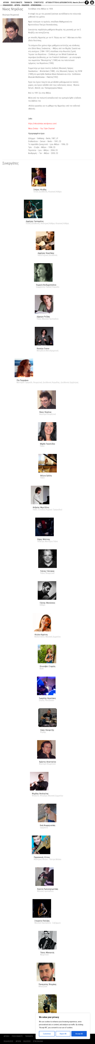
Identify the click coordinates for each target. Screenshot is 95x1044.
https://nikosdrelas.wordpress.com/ (42, 123)
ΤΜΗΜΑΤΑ (28, 2)
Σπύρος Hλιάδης (40, 189)
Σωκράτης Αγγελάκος (47, 698)
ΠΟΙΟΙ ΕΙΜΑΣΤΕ (16, 2)
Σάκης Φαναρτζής (47, 730)
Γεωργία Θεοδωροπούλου (46, 285)
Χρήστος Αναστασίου (47, 762)
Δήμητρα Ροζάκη (43, 316)
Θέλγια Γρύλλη (46, 475)
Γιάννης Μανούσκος (47, 603)
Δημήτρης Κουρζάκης (46, 253)
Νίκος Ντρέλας (45, 412)
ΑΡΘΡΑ (17, 5)
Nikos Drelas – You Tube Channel (41, 128)
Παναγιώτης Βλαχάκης (48, 984)
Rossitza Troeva (43, 348)
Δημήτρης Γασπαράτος (35, 221)
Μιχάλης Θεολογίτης (40, 793)
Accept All (79, 1034)
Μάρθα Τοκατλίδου (47, 444)
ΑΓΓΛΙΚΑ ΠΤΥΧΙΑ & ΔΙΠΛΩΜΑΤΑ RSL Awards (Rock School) (67, 2)
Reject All (63, 1034)
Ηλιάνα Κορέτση (41, 634)
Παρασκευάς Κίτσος (42, 857)
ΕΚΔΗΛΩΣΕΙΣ (8, 5)
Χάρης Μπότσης (43, 539)
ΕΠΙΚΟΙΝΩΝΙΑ (36, 5)
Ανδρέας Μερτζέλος (41, 507)
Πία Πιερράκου (22, 380)
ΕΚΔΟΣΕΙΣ (25, 5)
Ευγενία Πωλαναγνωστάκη (47, 889)
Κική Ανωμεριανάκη (47, 825)
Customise (47, 1034)
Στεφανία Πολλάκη (42, 921)
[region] (63, 1026)
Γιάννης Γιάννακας (47, 571)
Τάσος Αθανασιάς (47, 952)
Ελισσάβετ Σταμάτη (47, 666)
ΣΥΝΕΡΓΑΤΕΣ (39, 2)
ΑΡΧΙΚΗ (6, 2)
